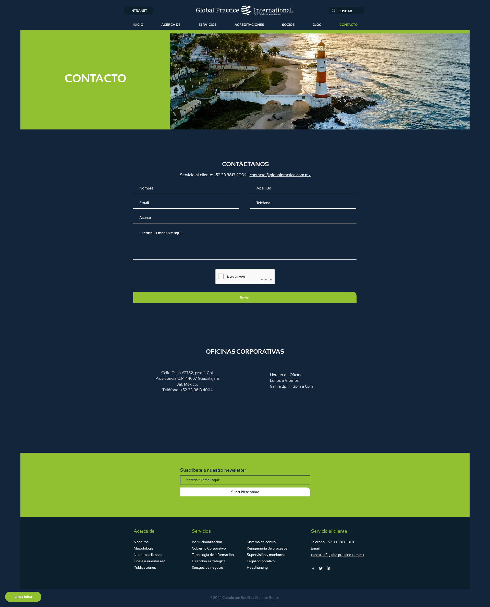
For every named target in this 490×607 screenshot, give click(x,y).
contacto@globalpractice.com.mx (280, 174)
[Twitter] (320, 568)
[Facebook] (313, 568)
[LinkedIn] (328, 568)
